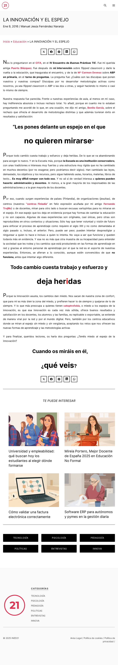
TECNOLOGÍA (20, 537)
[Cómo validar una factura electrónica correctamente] (34, 504)
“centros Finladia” (37, 203)
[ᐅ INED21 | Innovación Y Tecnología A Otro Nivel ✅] (5, 5)
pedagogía (37, 605)
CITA (38, 62)
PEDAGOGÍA (97, 537)
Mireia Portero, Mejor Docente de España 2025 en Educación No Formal (88, 456)
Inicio (6, 41)
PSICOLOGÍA (59, 537)
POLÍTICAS (21, 548)
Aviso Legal (76, 638)
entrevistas (38, 615)
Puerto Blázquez (21, 68)
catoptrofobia (71, 305)
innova (35, 620)
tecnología (38, 595)
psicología (37, 600)
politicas (36, 610)
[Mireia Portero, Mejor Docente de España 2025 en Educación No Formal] (90, 443)
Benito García (95, 107)
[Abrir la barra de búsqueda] (105, 5)
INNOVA (97, 548)
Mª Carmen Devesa (90, 72)
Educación (20, 41)
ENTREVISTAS (59, 548)
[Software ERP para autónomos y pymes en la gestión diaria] (90, 504)
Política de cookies (93, 638)
